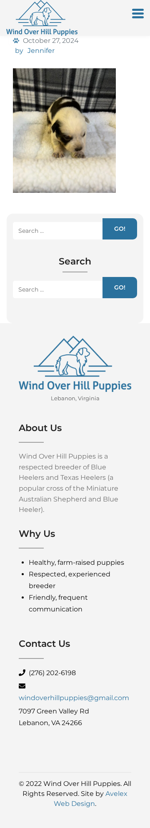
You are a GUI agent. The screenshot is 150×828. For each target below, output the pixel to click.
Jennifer (41, 51)
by (19, 51)
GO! (119, 228)
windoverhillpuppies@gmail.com (74, 698)
